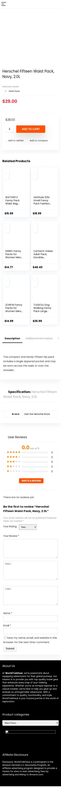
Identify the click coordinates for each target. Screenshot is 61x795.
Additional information (39, 338)
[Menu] (4, 4)
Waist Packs (14, 91)
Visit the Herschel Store (37, 414)
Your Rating (10, 526)
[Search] (56, 4)
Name (7, 613)
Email (7, 625)
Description (12, 338)
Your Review (11, 536)
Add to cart (31, 129)
